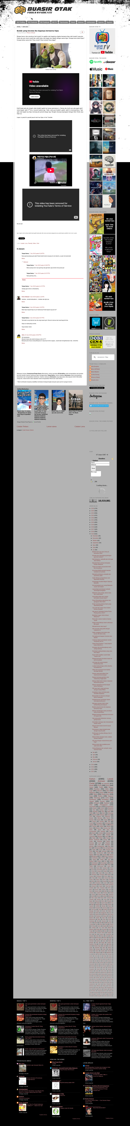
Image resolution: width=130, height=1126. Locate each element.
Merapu (104, 906)
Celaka (103, 858)
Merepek (94, 864)
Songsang (100, 990)
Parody (30, 243)
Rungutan (105, 989)
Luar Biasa (101, 962)
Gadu (103, 977)
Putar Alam (104, 939)
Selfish (98, 881)
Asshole (108, 849)
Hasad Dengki (102, 894)
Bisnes (98, 828)
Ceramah (91, 932)
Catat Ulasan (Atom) (28, 430)
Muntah (91, 907)
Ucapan (99, 871)
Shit (98, 921)
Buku (90, 889)
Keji (102, 914)
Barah (103, 911)
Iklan (108, 829)
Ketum (110, 980)
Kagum (98, 980)
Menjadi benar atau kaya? (99, 626)
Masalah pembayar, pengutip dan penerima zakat (101, 574)
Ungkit (90, 972)
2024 (92, 513)
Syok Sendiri (105, 902)
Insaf (90, 945)
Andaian (99, 972)
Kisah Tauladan (109, 856)
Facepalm (91, 957)
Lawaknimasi (92, 984)
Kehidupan (92, 799)
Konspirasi (97, 882)
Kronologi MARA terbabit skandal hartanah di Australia (101, 571)
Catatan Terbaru (22, 426)
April (94, 754)
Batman (110, 972)
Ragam (110, 965)
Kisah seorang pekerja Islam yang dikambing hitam (101, 604)
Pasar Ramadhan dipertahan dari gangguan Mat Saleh (101, 601)
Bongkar (103, 954)
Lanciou (105, 982)
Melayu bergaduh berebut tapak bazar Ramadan (101, 685)
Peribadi (92, 965)
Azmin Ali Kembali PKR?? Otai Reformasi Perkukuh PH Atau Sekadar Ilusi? (100, 1089)
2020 (92, 522)
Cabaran (98, 816)
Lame (105, 899)
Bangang (110, 808)
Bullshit (93, 873)
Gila (112, 836)
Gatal (106, 924)
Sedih (91, 813)
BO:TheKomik (32, 22)
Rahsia (105, 916)
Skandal (109, 969)
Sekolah (108, 833)
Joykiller (54, 1063)
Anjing (105, 871)
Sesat (110, 929)
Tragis (91, 931)
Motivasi (80, 22)
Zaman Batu (107, 877)
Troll (90, 816)
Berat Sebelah (92, 974)
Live (112, 873)
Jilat (95, 960)
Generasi (91, 959)
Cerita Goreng (95, 374)
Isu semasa (105, 783)
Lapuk (110, 982)
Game (91, 787)
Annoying (107, 823)
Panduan (110, 809)
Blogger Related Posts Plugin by (25, 422)
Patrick (91, 949)
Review (91, 819)
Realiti (91, 785)
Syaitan (103, 950)
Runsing (109, 967)
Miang (109, 947)
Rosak (104, 854)
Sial (109, 859)
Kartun (92, 779)
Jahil (93, 896)
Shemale (91, 940)
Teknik (100, 909)
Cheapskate (109, 974)
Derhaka (110, 975)
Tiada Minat (102, 992)
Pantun (109, 985)
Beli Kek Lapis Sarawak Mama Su (35, 1065)
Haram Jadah (98, 891)
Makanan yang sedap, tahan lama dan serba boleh (101, 593)
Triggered (97, 952)
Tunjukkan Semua (43, 1114)
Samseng (104, 907)
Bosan (102, 897)
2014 (92, 764)
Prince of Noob (31, 32)
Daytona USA (92, 944)
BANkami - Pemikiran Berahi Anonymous (97, 1086)
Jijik (105, 891)
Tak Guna (93, 909)
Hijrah (90, 979)
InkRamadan (91, 22)
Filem (90, 829)
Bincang (100, 818)
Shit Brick (93, 990)
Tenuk (90, 992)
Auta (105, 931)
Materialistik (91, 964)
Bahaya (111, 871)
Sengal (91, 950)
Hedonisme (109, 977)
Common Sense (101, 932)
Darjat (110, 955)
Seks (106, 836)
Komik (100, 785)
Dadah (97, 917)
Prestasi (105, 892)
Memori (94, 886)
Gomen (102, 801)
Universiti (92, 836)
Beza (100, 806)
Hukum (97, 914)
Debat (96, 912)
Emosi (93, 894)
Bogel (102, 942)
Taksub (111, 831)
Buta (98, 974)
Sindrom (111, 907)
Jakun (111, 936)
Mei (94, 752)
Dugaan (109, 932)
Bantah (91, 917)
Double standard (109, 884)
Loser (105, 882)
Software (91, 970)
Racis (90, 989)
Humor (99, 926)
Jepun (106, 873)
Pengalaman (100, 846)
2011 (92, 771)
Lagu (91, 790)
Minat (99, 919)
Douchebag (99, 869)
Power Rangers (103, 965)
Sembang (91, 921)
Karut (109, 814)
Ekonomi (94, 814)
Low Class (101, 927)
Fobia (104, 957)
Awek (108, 811)
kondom (105, 995)
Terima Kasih (103, 970)
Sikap (95, 794)
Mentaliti (110, 792)
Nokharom (91, 985)
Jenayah (107, 844)
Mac (94, 757)
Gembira (109, 904)
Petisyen (102, 987)
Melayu (111, 787)
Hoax (102, 936)
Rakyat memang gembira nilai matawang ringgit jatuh (100, 678)
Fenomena (108, 934)
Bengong (94, 856)
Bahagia (91, 911)
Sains (111, 876)
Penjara (96, 987)
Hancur (96, 959)
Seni (107, 790)
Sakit (97, 851)
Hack (90, 891)
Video (34, 243)
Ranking (99, 841)
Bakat (94, 954)
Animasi (101, 781)
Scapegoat (91, 969)
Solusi (96, 950)
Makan (91, 854)
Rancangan (91, 967)
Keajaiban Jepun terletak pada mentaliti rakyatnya (100, 692)
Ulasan (91, 801)
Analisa (105, 909)
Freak (104, 944)
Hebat (101, 959)
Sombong (95, 858)
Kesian (91, 818)
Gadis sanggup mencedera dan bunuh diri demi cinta (101, 633)
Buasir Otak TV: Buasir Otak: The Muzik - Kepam (75, 412)
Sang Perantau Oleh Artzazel (67, 1069)
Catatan (109, 942)
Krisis (106, 914)
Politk (97, 965)
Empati (104, 881)
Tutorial (94, 826)
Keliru (91, 834)
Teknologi (97, 798)
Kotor (103, 917)
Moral (111, 824)
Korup (92, 937)
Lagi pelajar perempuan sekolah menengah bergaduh (101, 589)
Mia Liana (21, 1063)
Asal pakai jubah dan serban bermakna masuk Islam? (100, 597)
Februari (95, 759)
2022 (92, 517)
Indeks (106, 979)
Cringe (103, 904)
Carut (96, 955)
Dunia (94, 821)
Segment (111, 989)
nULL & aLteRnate (57, 1106)
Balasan (26, 262)
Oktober (95, 540)
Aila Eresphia (95, 366)
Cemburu (109, 897)
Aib (104, 922)
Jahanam (111, 894)
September (96, 542)
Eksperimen (105, 794)
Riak (93, 881)
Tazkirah (99, 834)
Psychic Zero (95, 380)
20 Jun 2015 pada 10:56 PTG (33, 335)
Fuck (110, 912)
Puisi (97, 854)
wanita (104, 896)
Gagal (100, 873)
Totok (108, 992)
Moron (103, 901)
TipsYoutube (64, 22)
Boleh (109, 911)
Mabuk (109, 927)
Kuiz (110, 891)
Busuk (96, 889)
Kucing (96, 962)
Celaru (99, 861)
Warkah (110, 994)
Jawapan (93, 980)
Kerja (91, 796)
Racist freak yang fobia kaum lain (67, 1037)
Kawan (95, 808)
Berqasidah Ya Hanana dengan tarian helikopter (101, 696)
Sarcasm (104, 851)
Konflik (97, 906)
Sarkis (102, 859)
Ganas (91, 879)
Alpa (101, 931)
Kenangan (104, 863)
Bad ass (109, 922)
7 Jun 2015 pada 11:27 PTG (37, 286)
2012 (92, 769)
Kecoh (103, 960)
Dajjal (105, 955)
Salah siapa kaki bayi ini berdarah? (35, 1049)
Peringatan (99, 823)
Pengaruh (111, 964)
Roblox (100, 796)
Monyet (91, 939)
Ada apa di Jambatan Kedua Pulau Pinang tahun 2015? (102, 612)
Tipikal (110, 970)
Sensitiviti (104, 929)
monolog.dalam (23, 1089)
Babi (110, 909)
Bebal (108, 841)
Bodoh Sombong (94, 839)
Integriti (91, 960)
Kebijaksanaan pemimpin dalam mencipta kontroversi (101, 700)
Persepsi (98, 949)
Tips (94, 809)
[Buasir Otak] (90, 414)
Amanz (87, 1065)
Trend (97, 813)
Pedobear (98, 916)
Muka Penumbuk (107, 984)
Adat (100, 922)
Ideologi (101, 979)
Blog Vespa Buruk (57, 1062)
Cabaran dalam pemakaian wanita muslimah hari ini (101, 640)
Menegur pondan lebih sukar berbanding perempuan (100, 704)
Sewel (103, 969)
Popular (108, 843)
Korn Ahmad (25, 296)
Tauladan (104, 868)
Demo (99, 829)
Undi (103, 952)
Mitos (92, 916)
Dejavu (99, 975)
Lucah (91, 823)
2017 (92, 529)
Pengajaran (104, 805)
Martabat (97, 947)
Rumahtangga (109, 806)
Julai (94, 547)
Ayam (104, 940)
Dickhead (91, 977)
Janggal (111, 979)
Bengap (91, 942)
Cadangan (109, 954)
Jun (94, 549)
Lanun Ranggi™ (56, 1081)
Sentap (98, 969)
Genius (111, 924)
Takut (93, 877)
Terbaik (91, 887)
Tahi (109, 821)
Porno (109, 919)
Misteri (105, 937)
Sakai (109, 949)
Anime (101, 792)
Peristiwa (97, 789)
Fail (96, 957)
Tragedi (108, 834)
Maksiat (97, 901)
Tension (91, 952)
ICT (101, 856)
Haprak (91, 906)
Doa (100, 944)
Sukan (105, 819)
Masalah (95, 811)
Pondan (91, 868)
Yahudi (96, 931)
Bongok (91, 912)
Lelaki (104, 945)
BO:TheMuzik (44, 22)
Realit (95, 989)
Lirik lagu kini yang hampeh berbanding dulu (100, 663)
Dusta (101, 924)
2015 (92, 533)
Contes (94, 975)
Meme (104, 879)
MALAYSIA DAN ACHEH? (99, 1107)
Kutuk (111, 863)
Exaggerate (103, 912)
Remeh (99, 989)
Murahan (94, 874)
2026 (92, 508)
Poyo (109, 864)
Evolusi (101, 934)
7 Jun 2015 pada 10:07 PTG (42, 273)
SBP (110, 939)
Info (112, 801)
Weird (95, 922)
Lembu (111, 914)
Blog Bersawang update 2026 (67, 1082)
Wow (94, 995)
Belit (99, 954)
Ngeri (97, 939)
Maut (104, 947)
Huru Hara (96, 979)
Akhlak (109, 874)
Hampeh (91, 936)
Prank (104, 949)
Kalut (99, 960)
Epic (95, 934)
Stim (105, 990)
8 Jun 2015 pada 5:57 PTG (37, 317)
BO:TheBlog (21, 22)
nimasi (110, 995)
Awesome (105, 972)
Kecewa (91, 843)
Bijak (92, 904)
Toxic (90, 922)
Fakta (93, 838)
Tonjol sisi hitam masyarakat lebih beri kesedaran (101, 567)
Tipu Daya (100, 824)
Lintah (99, 984)
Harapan (91, 899)
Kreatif (109, 917)
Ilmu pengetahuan (108, 848)
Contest (101, 833)
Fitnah (101, 838)
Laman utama (51, 426)
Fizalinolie (22, 1076)
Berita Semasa (89, 1098)
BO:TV (54, 22)
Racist (108, 818)
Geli (110, 889)
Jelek (90, 882)
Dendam (104, 975)
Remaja (98, 967)
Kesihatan (98, 876)
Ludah (106, 962)
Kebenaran (104, 980)
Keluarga (110, 813)
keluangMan (99, 995)
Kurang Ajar (106, 828)
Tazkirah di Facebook (24, 1098)
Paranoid (91, 987)
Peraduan (102, 874)
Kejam (97, 879)
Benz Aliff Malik (95, 369)
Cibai (90, 975)
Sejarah (91, 824)
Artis (103, 811)
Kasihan (111, 858)
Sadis (93, 849)
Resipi (104, 967)
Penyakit (109, 901)
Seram (111, 854)
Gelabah (110, 957)
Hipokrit (91, 844)
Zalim (110, 916)
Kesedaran (109, 960)
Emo (90, 934)
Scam (100, 849)
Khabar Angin (97, 945)
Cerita (92, 783)
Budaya (101, 809)
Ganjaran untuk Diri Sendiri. (66, 1108)
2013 (92, 767)
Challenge (103, 974)
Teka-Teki (108, 886)
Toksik (111, 868)
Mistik (110, 937)
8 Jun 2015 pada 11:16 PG (37, 296)
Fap (100, 957)
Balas (23, 258)
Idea (110, 881)
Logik (90, 947)
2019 (92, 524)
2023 (92, 515)
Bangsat (100, 836)
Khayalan (111, 926)
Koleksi (90, 982)
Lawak (22, 243)
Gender (102, 821)
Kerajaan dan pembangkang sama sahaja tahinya (102, 648)
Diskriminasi (100, 866)
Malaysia (92, 792)
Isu (105, 861)
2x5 (93, 869)
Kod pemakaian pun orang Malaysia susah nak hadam (102, 586)
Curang (91, 924)
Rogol (97, 868)
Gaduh (101, 826)
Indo (107, 936)
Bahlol (97, 911)
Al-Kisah (96, 803)
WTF (109, 887)
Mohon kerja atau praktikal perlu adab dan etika (101, 745)
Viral (38, 243)
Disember (95, 536)
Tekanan (104, 921)
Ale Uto (111, 902)
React (105, 876)
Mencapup (98, 937)
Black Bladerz (95, 371)
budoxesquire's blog (58, 1093)
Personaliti (92, 806)
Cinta (107, 798)
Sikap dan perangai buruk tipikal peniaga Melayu (101, 670)
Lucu (26, 243)
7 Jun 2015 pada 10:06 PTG (42, 265)
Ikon (111, 959)
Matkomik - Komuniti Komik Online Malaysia (64, 1068)
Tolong (99, 877)
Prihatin (98, 929)
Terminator (96, 992)
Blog (112, 819)
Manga (111, 882)
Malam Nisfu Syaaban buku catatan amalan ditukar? (102, 737)
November (96, 538)
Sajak (94, 859)
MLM (108, 853)
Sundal (96, 970)
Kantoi (111, 861)
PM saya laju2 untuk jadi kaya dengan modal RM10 (100, 689)
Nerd (97, 964)
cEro (23, 335)
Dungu (105, 839)
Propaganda (109, 987)
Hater (97, 936)
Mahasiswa (92, 919)
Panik (106, 964)
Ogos (94, 545)
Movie (109, 906)
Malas (111, 869)
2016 (92, 531)
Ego (106, 869)
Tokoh (91, 866)
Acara (102, 808)
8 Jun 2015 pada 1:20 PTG (37, 307)
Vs (106, 824)
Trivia (112, 992)
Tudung (92, 994)
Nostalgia (94, 884)
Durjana (103, 889)
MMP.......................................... (93, 1106)
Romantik (97, 907)
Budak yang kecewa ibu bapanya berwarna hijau (101, 707)
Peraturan (91, 902)
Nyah (102, 964)
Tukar (97, 994)
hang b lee (62, 1095)
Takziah (109, 950)
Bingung (98, 904)
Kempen (99, 899)
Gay (99, 844)
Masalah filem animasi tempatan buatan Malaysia (101, 563)
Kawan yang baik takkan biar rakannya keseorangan (100, 674)
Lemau (109, 945)
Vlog (106, 994)
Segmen (109, 22)
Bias (97, 942)
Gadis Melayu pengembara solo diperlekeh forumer (101, 578)
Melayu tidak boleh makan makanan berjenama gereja (102, 681)
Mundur (91, 846)
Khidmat (91, 962)
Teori (110, 921)
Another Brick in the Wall (92, 1073)
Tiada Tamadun (100, 887)
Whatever (109, 952)
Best (103, 813)
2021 (92, 520)
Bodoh (108, 826)
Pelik (90, 851)
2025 (92, 510)
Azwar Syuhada (23, 1102)
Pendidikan (105, 799)
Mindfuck (91, 929)
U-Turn (101, 994)
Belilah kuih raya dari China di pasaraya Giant (100, 552)
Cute (96, 924)
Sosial (98, 819)
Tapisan (110, 990)
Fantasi (91, 876)
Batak (109, 940)
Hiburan (99, 790)
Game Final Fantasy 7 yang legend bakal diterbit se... (102, 644)
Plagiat (98, 902)
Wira (90, 995)
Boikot (100, 884)
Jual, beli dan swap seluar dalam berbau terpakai (101, 608)
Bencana (111, 896)
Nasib (100, 886)
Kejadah (105, 926)
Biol (109, 846)
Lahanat (91, 892)
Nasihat (106, 803)
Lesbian (98, 892)
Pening (102, 864)
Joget (108, 866)
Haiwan (91, 914)
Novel (73, 22)
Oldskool (98, 985)
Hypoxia (100, 22)
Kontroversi (100, 853)
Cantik (90, 955)
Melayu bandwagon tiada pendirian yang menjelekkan (102, 711)
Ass (90, 954)
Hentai (106, 959)
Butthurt (91, 861)
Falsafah (97, 977)
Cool (100, 955)
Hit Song (93, 926)
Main (111, 962)
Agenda (98, 940)
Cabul (110, 931)
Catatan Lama (80, 426)
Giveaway (97, 848)
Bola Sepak (95, 897)
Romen (98, 896)
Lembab (94, 927)
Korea (100, 982)
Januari (95, 761)
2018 (92, 527)
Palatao (104, 985)
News (107, 785)
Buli (90, 848)
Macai (93, 833)
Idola (110, 944)
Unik (95, 972)
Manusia (107, 816)
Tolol (93, 871)
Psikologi (111, 879)
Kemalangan (92, 831)
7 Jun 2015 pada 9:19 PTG (37, 253)
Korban (95, 982)
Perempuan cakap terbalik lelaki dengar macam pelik (101, 730)
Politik (101, 787)
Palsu (104, 919)
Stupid (111, 892)
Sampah (103, 831)
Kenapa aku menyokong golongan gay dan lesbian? (101, 556)
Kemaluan (95, 863)
